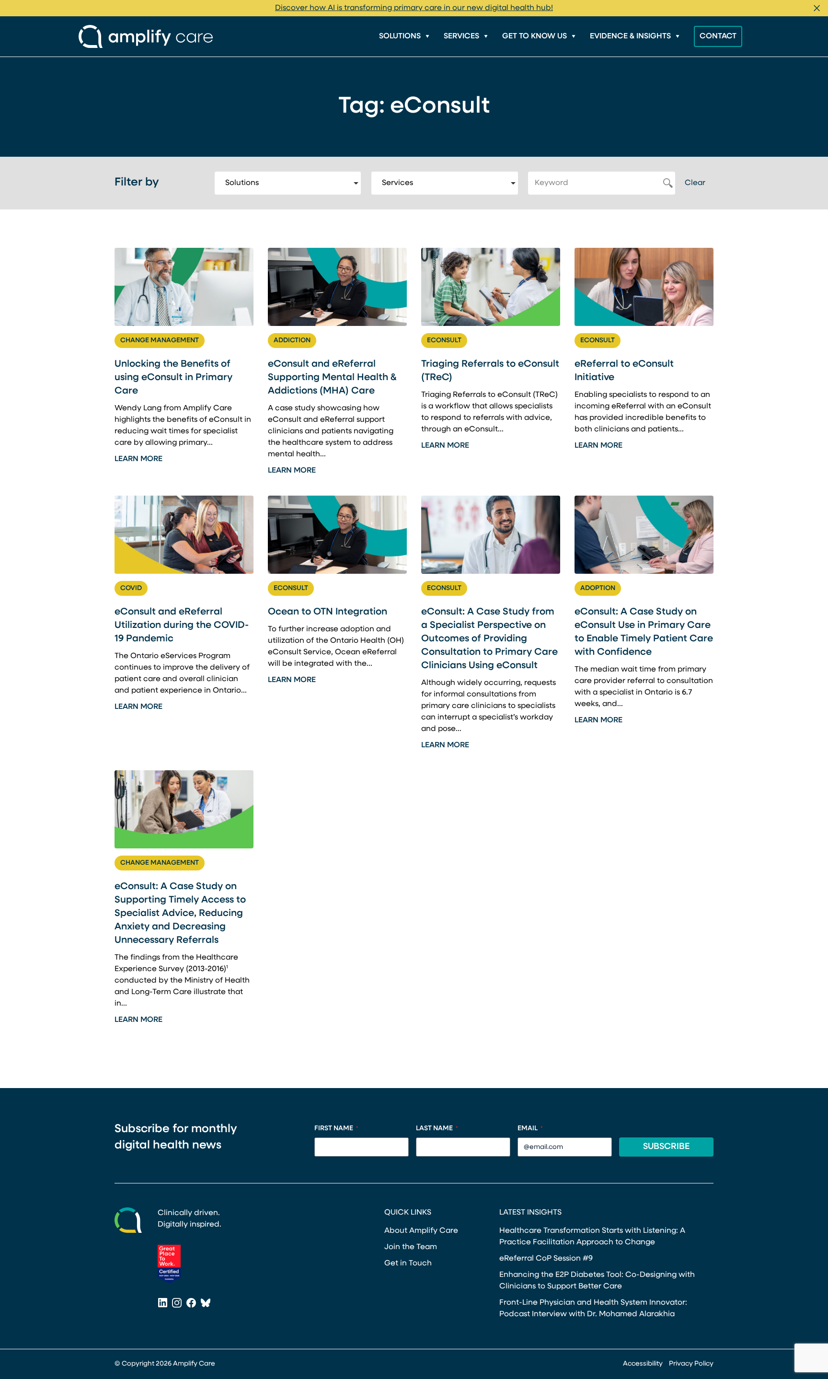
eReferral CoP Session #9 (546, 1259)
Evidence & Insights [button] (630, 36)
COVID (131, 588)
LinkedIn (162, 1304)
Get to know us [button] (534, 36)
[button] (817, 8)
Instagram (177, 1304)
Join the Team (410, 1247)
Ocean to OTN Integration (327, 612)
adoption (597, 588)
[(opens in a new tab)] (169, 1264)
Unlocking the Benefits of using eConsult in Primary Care (173, 377)
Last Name (437, 1128)
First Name (336, 1128)
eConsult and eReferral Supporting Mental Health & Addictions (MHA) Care (332, 377)
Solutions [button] (400, 36)
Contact (718, 36)
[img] (184, 287)
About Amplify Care (421, 1231)
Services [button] (461, 36)
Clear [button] (695, 183)
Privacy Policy (691, 1363)
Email (530, 1128)
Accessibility (643, 1363)
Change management (159, 340)
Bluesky (205, 1304)
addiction (292, 340)
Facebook (191, 1304)
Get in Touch (408, 1263)
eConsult (444, 340)
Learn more (138, 459)
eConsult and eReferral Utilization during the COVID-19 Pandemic (182, 625)
